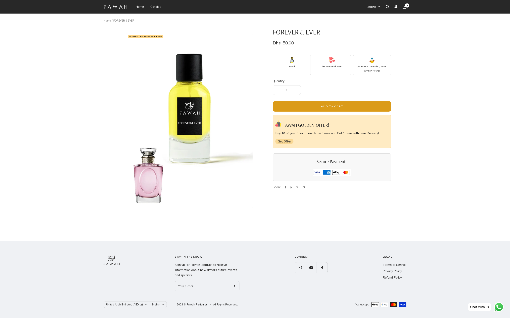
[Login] (396, 6)
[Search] (387, 7)
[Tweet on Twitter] (297, 187)
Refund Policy (392, 277)
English (371, 7)
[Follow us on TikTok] (322, 267)
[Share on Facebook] (285, 187)
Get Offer (284, 141)
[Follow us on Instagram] (300, 267)
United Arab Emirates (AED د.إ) (124, 304)
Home (139, 7)
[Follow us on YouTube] (311, 267)
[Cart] (404, 7)
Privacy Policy (392, 271)
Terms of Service (394, 265)
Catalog (155, 7)
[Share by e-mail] (304, 187)
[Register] (233, 286)
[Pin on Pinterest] (291, 187)
